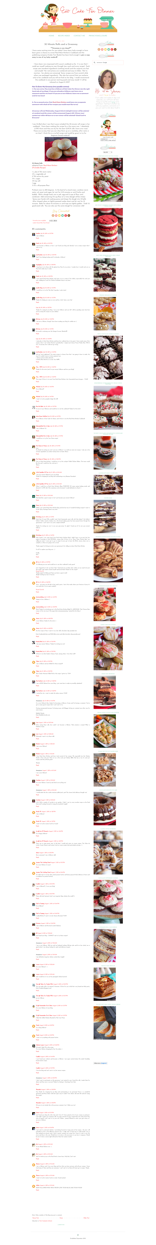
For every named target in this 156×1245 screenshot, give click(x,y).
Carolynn (38, 780)
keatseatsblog (40, 597)
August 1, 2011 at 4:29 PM (56, 841)
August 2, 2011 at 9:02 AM (47, 964)
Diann (37, 495)
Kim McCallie (39, 406)
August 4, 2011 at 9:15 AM (47, 1175)
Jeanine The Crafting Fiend (43, 862)
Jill (36, 562)
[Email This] (50, 220)
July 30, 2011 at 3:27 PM (45, 307)
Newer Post (35, 1218)
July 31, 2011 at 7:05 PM (49, 651)
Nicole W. (38, 811)
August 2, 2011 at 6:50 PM (47, 1025)
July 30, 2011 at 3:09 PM (46, 276)
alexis (37, 852)
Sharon (38, 1164)
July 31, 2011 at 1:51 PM (48, 517)
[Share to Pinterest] (56, 220)
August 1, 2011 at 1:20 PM (49, 811)
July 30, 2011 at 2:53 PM (45, 243)
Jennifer (38, 233)
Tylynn (37, 661)
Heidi (37, 243)
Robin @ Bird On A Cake (43, 426)
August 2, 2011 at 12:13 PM (60, 995)
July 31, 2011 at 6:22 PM (46, 628)
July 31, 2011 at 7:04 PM (49, 641)
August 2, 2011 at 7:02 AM (45, 933)
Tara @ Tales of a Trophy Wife (44, 984)
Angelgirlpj (39, 264)
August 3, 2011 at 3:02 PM (48, 1089)
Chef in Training (40, 903)
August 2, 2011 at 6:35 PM (60, 1015)
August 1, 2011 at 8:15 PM (58, 862)
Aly (37, 1144)
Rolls (41, 222)
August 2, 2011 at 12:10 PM (60, 984)
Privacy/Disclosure (98, 36)
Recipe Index (64, 36)
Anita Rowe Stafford (41, 416)
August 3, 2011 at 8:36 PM (46, 1127)
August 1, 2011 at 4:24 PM (56, 831)
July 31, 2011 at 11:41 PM (48, 700)
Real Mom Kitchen (60, 102)
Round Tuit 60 (40, 589)
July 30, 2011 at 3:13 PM (49, 288)
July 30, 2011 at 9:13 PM (53, 446)
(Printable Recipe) (39, 168)
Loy (37, 307)
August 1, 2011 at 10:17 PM (47, 894)
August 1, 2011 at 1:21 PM (48, 821)
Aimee (37, 618)
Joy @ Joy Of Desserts (42, 831)
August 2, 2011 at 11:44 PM (47, 1056)
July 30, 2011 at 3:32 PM (45, 338)
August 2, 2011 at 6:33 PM (60, 1005)
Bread (38, 222)
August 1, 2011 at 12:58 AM (46, 734)
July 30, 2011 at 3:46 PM (47, 386)
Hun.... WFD (39, 367)
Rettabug (38, 517)
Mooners (38, 923)
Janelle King (39, 288)
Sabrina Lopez (40, 1045)
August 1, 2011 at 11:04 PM (48, 923)
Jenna (37, 1112)
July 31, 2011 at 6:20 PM (46, 618)
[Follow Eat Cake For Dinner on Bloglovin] (100, 1064)
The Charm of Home (41, 446)
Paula (37, 1025)
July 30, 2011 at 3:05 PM (49, 255)
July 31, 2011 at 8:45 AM (55, 484)
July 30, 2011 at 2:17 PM (47, 233)
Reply (37, 238)
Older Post (86, 1218)
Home (51, 36)
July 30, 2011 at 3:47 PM (47, 396)
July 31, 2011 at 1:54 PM (48, 535)
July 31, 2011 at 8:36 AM (55, 472)
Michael (38, 386)
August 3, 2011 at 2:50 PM (49, 1078)
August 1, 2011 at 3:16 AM (47, 753)
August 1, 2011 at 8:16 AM (49, 790)
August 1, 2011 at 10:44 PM (52, 903)
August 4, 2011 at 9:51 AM (47, 1185)
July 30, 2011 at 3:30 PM (47, 319)
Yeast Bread (46, 222)
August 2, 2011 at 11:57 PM (47, 1068)
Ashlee (37, 1185)
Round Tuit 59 (40, 571)
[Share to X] (53, 220)
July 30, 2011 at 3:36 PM (49, 367)
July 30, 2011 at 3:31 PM (47, 329)
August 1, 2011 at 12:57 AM (46, 722)
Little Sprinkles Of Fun (42, 472)
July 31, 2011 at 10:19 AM (46, 495)
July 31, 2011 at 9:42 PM (49, 691)
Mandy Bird (39, 641)
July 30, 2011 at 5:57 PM (49, 406)
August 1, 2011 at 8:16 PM (58, 872)
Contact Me (79, 36)
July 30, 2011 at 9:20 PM (54, 459)
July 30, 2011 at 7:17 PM (56, 426)
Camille (38, 884)
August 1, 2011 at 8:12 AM (48, 780)
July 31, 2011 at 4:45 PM (50, 597)
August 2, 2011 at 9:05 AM (47, 974)
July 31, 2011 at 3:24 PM (44, 582)
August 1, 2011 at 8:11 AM (49, 770)
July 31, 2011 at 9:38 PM (49, 681)
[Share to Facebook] (54, 220)
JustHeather (39, 255)
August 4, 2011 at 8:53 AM (45, 1144)
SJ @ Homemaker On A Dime (44, 1005)
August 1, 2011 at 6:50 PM (46, 852)
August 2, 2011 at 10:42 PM (51, 1045)
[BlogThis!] (51, 220)
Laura (37, 964)
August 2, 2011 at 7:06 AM (49, 943)
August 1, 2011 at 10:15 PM (47, 884)
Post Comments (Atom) (45, 1221)
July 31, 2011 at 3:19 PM (44, 562)
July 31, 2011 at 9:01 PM (46, 661)
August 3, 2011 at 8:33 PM (46, 1112)
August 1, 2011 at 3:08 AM (47, 744)
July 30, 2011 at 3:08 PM (49, 264)
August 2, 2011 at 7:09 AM (49, 954)
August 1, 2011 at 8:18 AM (48, 800)
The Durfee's (39, 681)
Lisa (37, 722)
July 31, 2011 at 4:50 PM (50, 607)
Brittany (38, 319)
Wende (38, 744)
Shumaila (38, 1089)
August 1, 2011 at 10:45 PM (52, 913)
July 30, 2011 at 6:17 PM (54, 416)
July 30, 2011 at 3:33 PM (49, 352)
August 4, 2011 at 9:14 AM (47, 1164)
